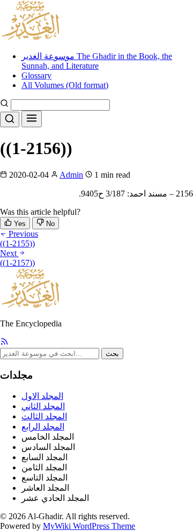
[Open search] (9, 119)
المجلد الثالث (44, 416)
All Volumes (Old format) (64, 85)
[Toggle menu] (31, 119)
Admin (71, 174)
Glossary (36, 75)
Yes (19, 224)
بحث (112, 354)
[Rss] (4, 342)
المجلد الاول (42, 396)
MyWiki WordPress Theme (89, 525)
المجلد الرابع (42, 426)
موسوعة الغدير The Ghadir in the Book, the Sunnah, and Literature (96, 61)
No (49, 224)
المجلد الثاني (43, 406)
